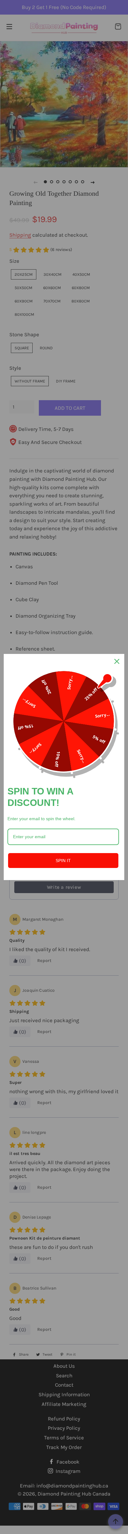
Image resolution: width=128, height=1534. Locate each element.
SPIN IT (63, 860)
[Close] (116, 661)
